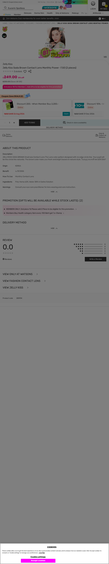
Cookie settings (38, 557)
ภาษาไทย (42, 553)
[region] (54, 553)
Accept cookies (38, 560)
